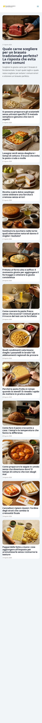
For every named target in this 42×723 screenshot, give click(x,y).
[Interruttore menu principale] (38, 6)
